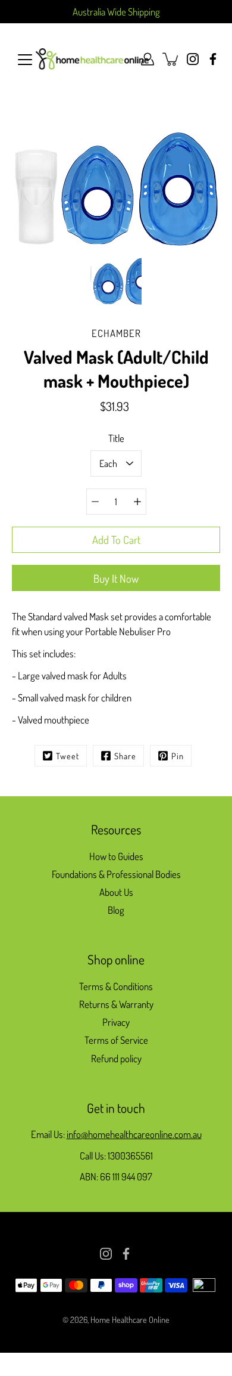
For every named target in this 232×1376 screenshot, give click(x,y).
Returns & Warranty (116, 1004)
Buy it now (116, 578)
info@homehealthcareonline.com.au (134, 1134)
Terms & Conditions (116, 986)
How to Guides (116, 856)
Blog (116, 910)
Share (125, 755)
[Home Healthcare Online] (92, 59)
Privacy (116, 1022)
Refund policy (116, 1058)
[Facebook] (213, 59)
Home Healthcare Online (130, 1319)
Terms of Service (116, 1040)
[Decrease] (95, 501)
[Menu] (25, 59)
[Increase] (137, 501)
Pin (177, 755)
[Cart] (171, 59)
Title (116, 438)
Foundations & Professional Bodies (116, 874)
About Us (116, 892)
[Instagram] (193, 59)
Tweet (67, 755)
